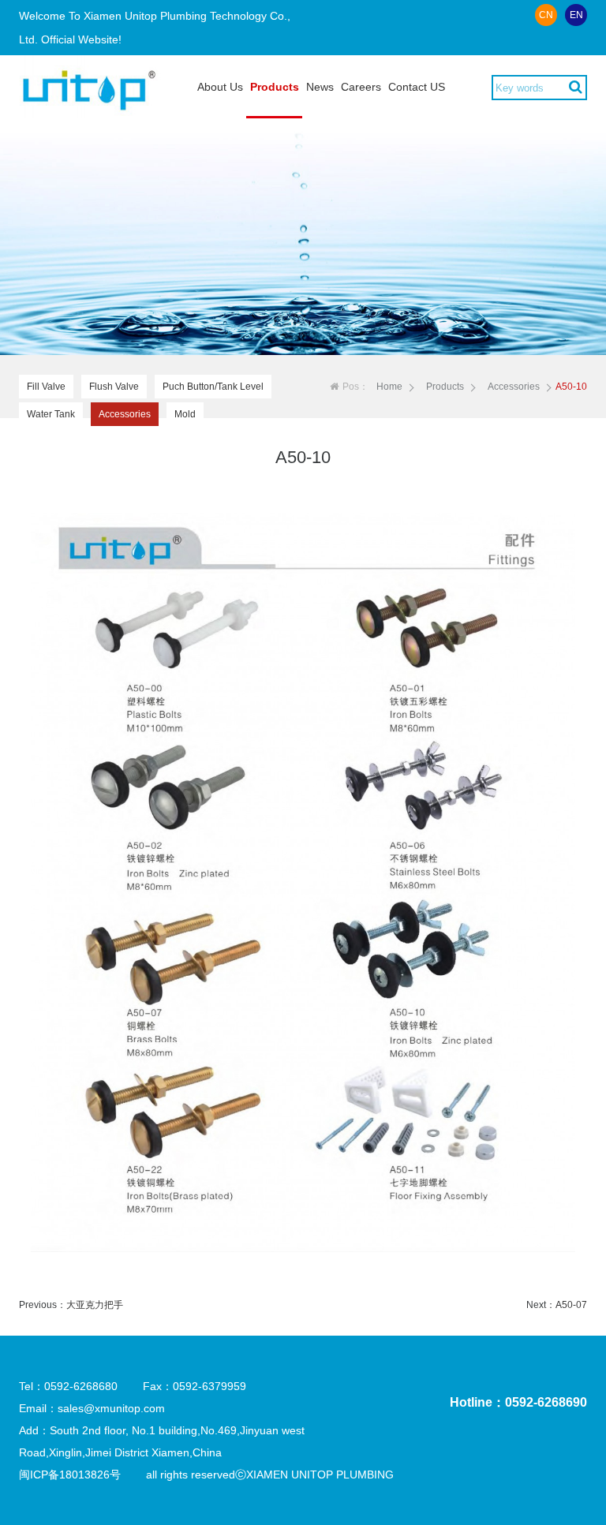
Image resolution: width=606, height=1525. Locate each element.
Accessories (125, 414)
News (320, 86)
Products (274, 86)
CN (546, 15)
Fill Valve (46, 386)
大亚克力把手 (94, 1304)
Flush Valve (114, 386)
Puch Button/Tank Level (213, 386)
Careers (361, 86)
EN (576, 15)
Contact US (416, 86)
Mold (185, 414)
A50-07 (571, 1304)
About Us (220, 86)
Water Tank (51, 414)
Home (389, 386)
